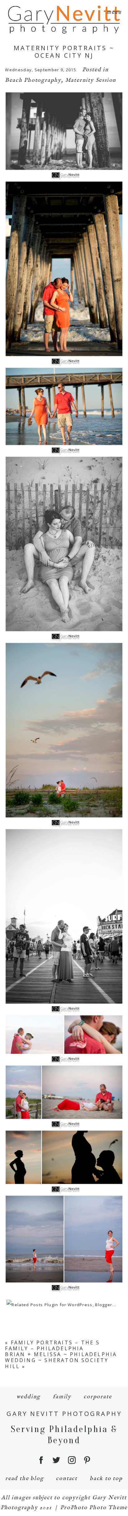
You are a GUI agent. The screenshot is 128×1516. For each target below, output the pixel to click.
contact (66, 1478)
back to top (106, 1478)
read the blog (24, 1478)
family (62, 1396)
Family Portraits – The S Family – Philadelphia (52, 1345)
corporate (98, 1396)
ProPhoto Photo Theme (93, 1507)
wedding (28, 1396)
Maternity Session (91, 80)
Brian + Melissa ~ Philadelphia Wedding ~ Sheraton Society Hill (61, 1360)
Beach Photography (33, 80)
